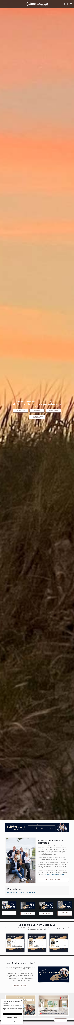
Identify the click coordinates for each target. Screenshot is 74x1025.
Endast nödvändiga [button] (12, 1017)
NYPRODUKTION (53, 410)
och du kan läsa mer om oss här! (54, 874)
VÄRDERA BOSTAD (60, 1020)
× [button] (21, 1000)
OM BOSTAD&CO (9, 913)
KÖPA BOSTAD (28, 913)
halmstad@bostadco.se (30, 892)
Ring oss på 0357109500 (15, 892)
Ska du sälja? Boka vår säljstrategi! (38, 417)
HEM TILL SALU (21, 410)
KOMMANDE (37, 410)
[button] (12, 1021)
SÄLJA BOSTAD (46, 913)
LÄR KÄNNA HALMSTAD (65, 913)
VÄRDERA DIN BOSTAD (54, 879)
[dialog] (12, 1011)
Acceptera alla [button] (12, 1014)
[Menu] (71, 4)
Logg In (67, 3)
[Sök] (64, 4)
